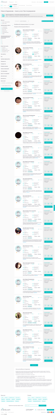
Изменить (15, 6)
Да (10, 6)
